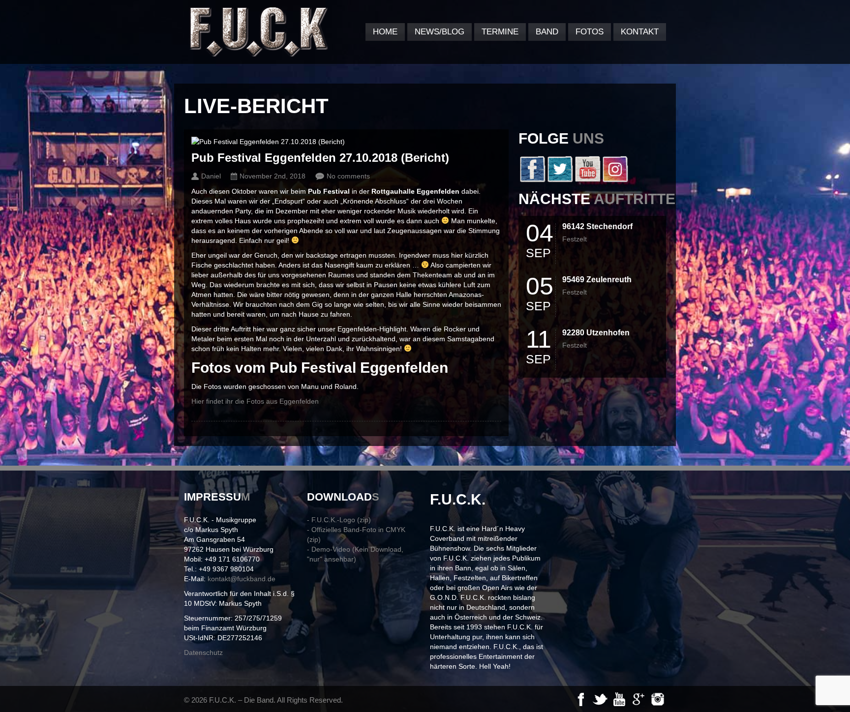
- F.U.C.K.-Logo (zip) (339, 520)
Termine (500, 31)
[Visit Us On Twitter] (560, 180)
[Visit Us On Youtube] (587, 180)
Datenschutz (203, 652)
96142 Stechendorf (597, 226)
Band (547, 31)
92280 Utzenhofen (596, 332)
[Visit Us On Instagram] (615, 180)
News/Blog (439, 31)
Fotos (590, 31)
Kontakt (640, 31)
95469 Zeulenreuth (597, 279)
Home (385, 31)
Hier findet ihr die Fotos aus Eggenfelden (255, 401)
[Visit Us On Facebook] (532, 180)
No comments (348, 176)
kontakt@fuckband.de (241, 579)
